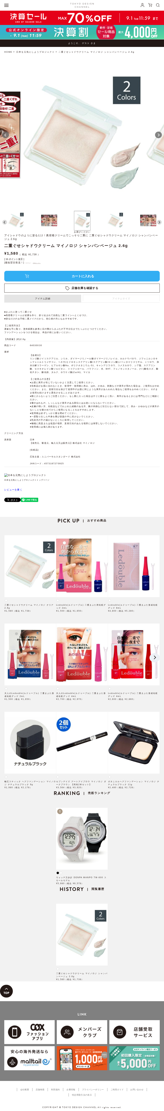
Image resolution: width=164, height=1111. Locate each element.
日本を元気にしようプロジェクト (35, 52)
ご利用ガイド (117, 1089)
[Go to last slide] (4, 222)
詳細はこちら (37, 263)
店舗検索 (40, 1089)
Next (158, 135)
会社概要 (24, 1089)
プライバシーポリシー (93, 1089)
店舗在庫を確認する (85, 288)
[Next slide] (159, 222)
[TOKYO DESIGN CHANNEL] (82, 5)
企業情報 (70, 1089)
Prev (5, 135)
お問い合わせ (137, 1089)
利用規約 (55, 1089)
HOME (8, 52)
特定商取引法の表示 (82, 1095)
